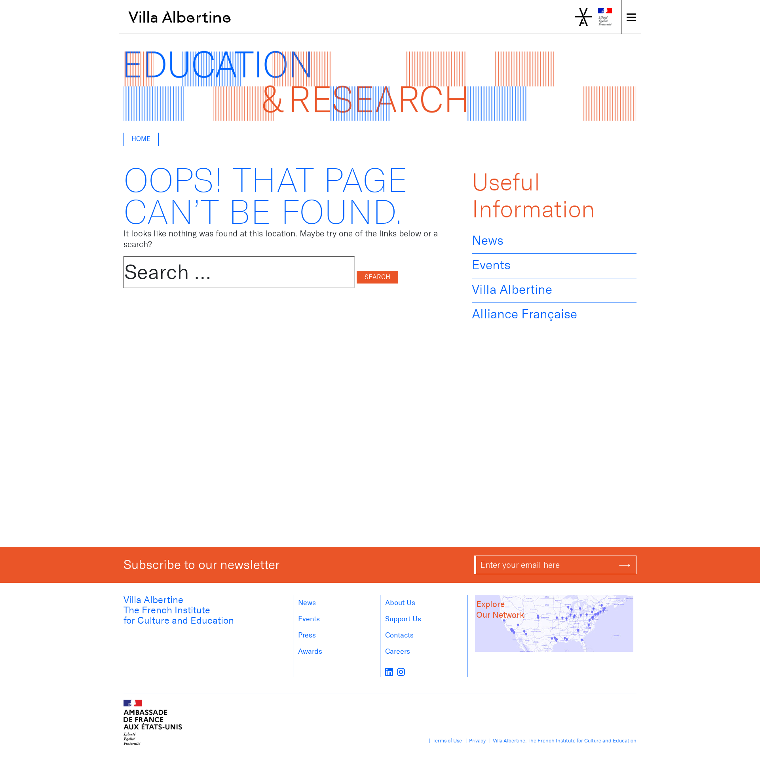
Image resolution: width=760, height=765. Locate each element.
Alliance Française (524, 314)
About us (400, 602)
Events (491, 265)
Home (140, 139)
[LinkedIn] (389, 671)
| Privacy (474, 741)
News (488, 240)
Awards (310, 651)
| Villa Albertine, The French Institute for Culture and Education (561, 741)
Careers (397, 651)
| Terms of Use (444, 741)
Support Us (403, 619)
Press (307, 635)
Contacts (399, 635)
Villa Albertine (180, 17)
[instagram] (401, 671)
